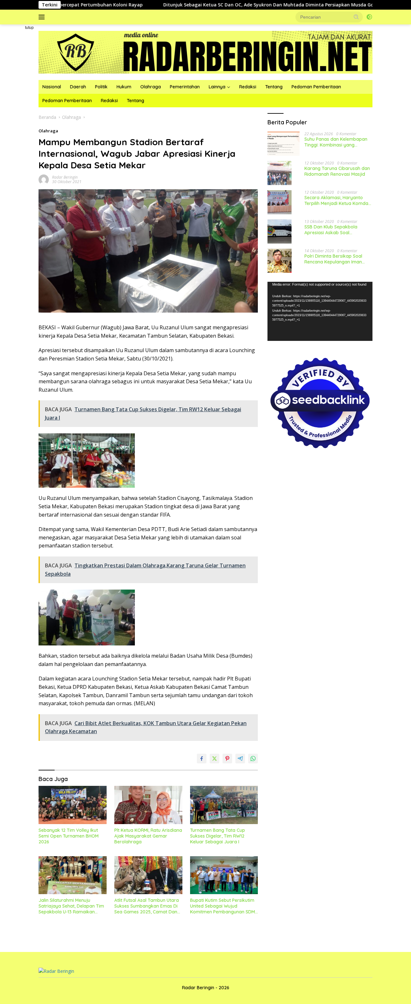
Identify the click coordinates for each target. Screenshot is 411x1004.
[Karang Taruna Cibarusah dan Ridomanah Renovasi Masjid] (279, 173)
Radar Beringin (65, 177)
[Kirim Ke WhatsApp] (253, 758)
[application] (319, 311)
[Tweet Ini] (214, 758)
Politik (101, 87)
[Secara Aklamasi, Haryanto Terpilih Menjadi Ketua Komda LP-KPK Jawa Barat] (279, 202)
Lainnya (217, 87)
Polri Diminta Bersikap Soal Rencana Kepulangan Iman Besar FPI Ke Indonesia (333, 259)
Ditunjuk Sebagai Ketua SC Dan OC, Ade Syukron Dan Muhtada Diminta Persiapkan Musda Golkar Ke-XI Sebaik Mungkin (257, 5)
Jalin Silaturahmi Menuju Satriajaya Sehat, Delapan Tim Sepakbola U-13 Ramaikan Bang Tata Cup (71, 906)
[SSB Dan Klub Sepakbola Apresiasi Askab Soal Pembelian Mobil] (279, 231)
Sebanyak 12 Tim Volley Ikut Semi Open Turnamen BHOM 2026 (69, 836)
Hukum (124, 87)
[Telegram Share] (240, 758)
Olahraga (150, 87)
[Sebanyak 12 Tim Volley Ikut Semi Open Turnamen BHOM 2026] (73, 805)
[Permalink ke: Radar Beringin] (44, 179)
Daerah (78, 87)
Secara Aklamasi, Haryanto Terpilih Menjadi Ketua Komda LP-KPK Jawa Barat (336, 200)
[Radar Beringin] (205, 52)
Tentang (274, 87)
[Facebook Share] (201, 758)
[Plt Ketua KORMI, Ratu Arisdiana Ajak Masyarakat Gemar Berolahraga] (148, 805)
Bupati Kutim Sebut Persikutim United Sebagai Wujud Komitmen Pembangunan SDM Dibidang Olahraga (222, 906)
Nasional (51, 87)
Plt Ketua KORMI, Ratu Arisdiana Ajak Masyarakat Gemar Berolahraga (148, 836)
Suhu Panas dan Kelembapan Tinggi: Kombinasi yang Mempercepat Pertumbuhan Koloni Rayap (335, 142)
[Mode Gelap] (369, 17)
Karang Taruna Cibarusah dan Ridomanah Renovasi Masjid (337, 171)
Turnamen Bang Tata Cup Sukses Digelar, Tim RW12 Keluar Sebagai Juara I (217, 836)
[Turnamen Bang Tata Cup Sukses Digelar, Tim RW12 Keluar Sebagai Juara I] (224, 805)
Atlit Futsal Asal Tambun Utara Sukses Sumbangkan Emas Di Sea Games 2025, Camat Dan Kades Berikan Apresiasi (146, 906)
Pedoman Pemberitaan (316, 87)
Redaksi (247, 87)
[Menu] (43, 17)
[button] (356, 17)
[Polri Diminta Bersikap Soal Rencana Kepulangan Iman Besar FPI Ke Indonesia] (279, 261)
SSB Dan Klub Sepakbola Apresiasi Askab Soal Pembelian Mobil (330, 229)
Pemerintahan (185, 87)
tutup (29, 27)
